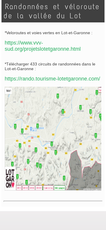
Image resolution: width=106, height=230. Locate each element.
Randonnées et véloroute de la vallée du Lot (52, 11)
